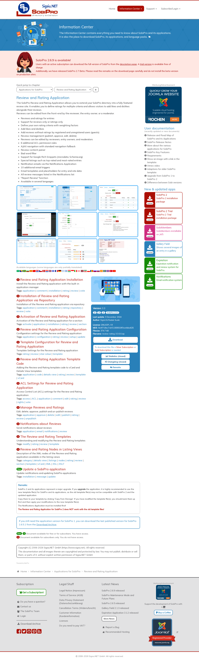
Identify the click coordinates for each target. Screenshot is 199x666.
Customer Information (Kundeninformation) (70, 614)
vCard (21, 378)
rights (21, 402)
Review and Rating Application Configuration (53, 329)
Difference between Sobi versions (164, 182)
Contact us (25, 606)
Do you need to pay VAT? (72, 625)
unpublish (31, 418)
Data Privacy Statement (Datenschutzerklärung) (71, 602)
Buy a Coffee (164, 612)
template (58, 353)
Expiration (162, 260)
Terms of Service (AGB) (71, 595)
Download (117, 339)
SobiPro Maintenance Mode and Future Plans (118, 597)
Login (23, 616)
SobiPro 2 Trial (164, 211)
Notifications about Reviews (40, 424)
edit (67, 398)
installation (55, 290)
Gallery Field (163, 243)
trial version (146, 64)
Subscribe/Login (170, 8)
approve (41, 414)
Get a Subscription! (33, 592)
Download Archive (46, 524)
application (29, 290)
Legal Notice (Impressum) (72, 590)
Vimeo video (153, 165)
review (74, 290)
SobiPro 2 (161, 194)
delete (50, 414)
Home (112, 8)
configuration (44, 336)
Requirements (154, 155)
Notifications (163, 276)
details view (50, 374)
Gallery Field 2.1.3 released (115, 608)
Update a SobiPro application (44, 469)
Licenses (63, 620)
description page (128, 64)
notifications (51, 431)
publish (66, 414)
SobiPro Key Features (158, 152)
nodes (61, 460)
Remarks (116, 367)
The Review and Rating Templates (45, 436)
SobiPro (26, 563)
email (40, 431)
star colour (45, 353)
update (81, 336)
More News (109, 618)
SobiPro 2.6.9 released (113, 590)
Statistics (112, 356)
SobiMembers (163, 227)
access (26, 398)
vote (82, 290)
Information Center (130, 8)
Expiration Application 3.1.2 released (120, 612)
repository (76, 307)
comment (42, 290)
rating (66, 290)
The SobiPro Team (29, 611)
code (39, 374)
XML (48, 463)
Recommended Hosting (117, 632)
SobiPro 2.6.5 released (113, 603)
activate (27, 324)
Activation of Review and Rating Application (52, 316)
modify (26, 444)
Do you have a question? (32, 601)
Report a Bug (112, 627)
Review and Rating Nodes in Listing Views (51, 449)
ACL (34, 398)
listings (53, 460)
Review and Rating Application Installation (51, 279)
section (83, 324)
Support (150, 8)
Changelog (112, 361)
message (41, 476)
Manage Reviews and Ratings (42, 407)
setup (73, 336)
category (27, 460)
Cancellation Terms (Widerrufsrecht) (77, 608)
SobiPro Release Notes (159, 142)
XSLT (61, 463)
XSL (55, 463)
